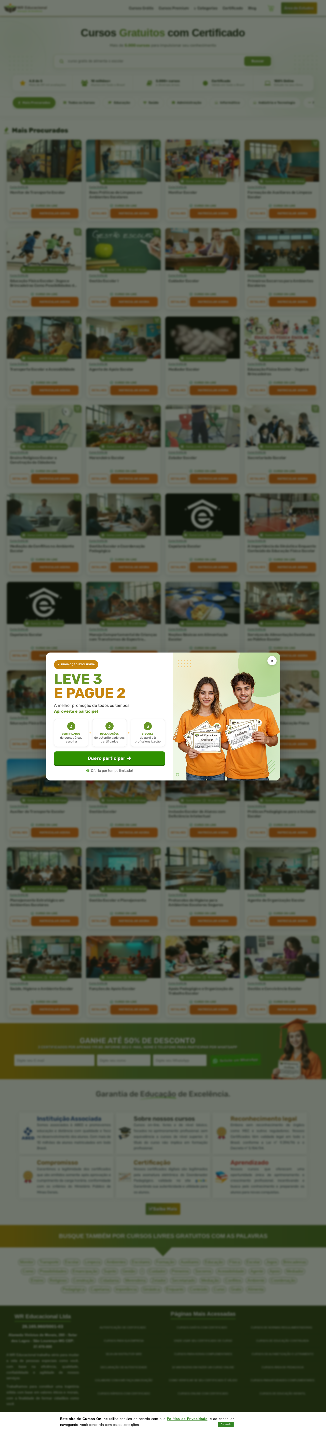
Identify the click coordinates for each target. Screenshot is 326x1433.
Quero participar (106, 758)
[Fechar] (272, 660)
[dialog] (163, 716)
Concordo (226, 1424)
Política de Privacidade (187, 1419)
